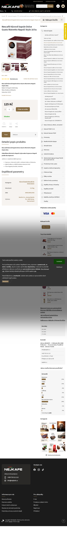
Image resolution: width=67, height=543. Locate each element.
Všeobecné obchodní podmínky (11, 508)
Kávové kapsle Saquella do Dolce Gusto (53, 72)
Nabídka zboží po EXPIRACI (52, 197)
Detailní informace (6, 95)
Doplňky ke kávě (48, 189)
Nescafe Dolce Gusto (47, 399)
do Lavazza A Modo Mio (51, 109)
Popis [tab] (6, 135)
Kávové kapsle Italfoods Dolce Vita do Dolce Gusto (53, 52)
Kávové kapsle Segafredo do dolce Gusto (53, 93)
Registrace (37, 508)
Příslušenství (47, 193)
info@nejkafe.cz (46, 350)
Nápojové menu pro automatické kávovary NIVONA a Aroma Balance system (51, 310)
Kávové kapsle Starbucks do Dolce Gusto (53, 45)
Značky (46, 201)
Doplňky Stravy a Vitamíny (51, 185)
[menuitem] (18, 11)
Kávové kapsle (48, 31)
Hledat (50, 6)
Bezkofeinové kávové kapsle (50, 47)
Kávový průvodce (38, 1)
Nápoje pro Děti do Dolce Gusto (51, 76)
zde (35, 271)
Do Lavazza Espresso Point (52, 106)
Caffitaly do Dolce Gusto (49, 49)
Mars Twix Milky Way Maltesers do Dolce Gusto (53, 55)
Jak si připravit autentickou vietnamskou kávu (49, 316)
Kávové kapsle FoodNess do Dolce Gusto (53, 58)
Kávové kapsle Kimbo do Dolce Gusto (53, 86)
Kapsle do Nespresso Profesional (54, 104)
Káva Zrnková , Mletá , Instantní (53, 125)
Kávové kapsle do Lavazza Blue (53, 112)
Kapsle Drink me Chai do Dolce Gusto (53, 89)
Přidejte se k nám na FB (48, 359)
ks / (46, 227)
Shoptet (10, 521)
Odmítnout (59, 267)
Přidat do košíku (23, 109)
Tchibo (43, 382)
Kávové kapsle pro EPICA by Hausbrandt (52, 117)
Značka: (31, 79)
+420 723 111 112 (46, 353)
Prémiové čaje (48, 172)
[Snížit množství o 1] (5, 109)
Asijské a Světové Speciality (52, 168)
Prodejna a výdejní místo (41, 502)
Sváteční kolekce (49, 154)
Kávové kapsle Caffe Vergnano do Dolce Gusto (53, 81)
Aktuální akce (48, 146)
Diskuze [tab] (15, 135)
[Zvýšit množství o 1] (13, 109)
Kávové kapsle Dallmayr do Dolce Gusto (53, 79)
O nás (35, 499)
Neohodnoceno (14, 79)
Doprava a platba (50, 1)
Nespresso (44, 377)
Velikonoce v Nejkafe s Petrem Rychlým (52, 320)
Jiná (43, 395)
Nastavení (5, 281)
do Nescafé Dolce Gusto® (51, 35)
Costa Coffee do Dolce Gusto (51, 91)
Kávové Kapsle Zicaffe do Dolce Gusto (53, 67)
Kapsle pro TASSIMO (50, 99)
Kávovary (46, 150)
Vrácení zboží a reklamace (9, 505)
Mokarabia (44, 404)
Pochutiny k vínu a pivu (50, 164)
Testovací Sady (47, 38)
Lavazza (44, 386)
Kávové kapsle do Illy (50, 114)
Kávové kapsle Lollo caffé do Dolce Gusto (54, 40)
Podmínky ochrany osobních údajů (12, 511)
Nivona (43, 408)
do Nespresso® (49, 96)
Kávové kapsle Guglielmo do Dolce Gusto (54, 70)
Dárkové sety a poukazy (51, 180)
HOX (18, 521)
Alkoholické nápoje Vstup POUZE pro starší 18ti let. (53, 159)
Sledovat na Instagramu (54, 455)
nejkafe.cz (44, 362)
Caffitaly (44, 391)
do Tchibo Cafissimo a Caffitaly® (53, 101)
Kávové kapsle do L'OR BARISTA (53, 121)
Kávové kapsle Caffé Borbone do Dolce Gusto (53, 61)
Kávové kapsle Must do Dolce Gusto (52, 74)
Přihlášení (36, 511)
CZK (63, 1)
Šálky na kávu (48, 176)
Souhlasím (59, 261)
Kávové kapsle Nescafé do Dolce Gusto (53, 42)
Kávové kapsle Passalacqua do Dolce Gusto (52, 64)
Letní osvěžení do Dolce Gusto (51, 84)
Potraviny (47, 137)
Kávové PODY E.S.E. (49, 129)
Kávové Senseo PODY (50, 133)
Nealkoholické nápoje (50, 141)
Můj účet (36, 505)
